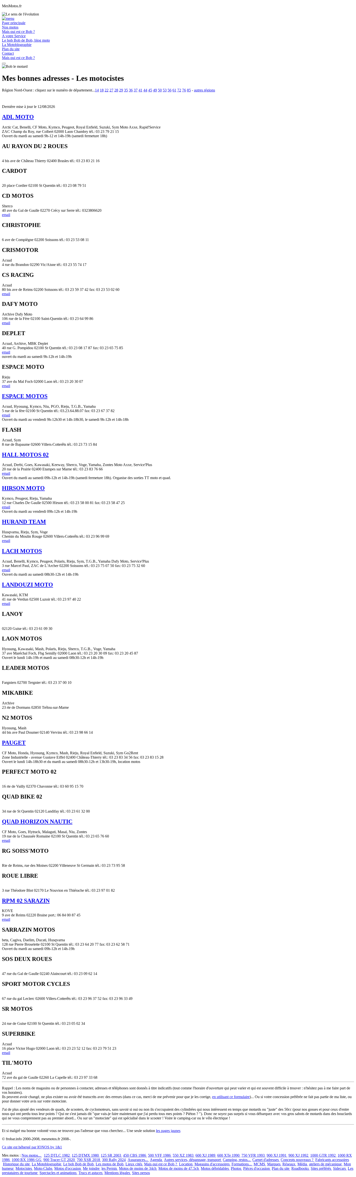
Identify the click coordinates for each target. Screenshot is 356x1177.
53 (165, 90)
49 (155, 90)
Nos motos (10, 27)
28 (116, 90)
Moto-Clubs (43, 1168)
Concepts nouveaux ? (297, 1160)
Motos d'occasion (68, 1168)
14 (97, 90)
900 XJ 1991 (277, 1155)
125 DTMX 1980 (86, 1155)
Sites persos (141, 1173)
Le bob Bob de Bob (79, 1164)
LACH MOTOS (22, 551)
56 (169, 90)
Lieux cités (134, 1164)
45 (150, 90)
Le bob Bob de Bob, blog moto (26, 40)
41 (140, 90)
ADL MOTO (18, 117)
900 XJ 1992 (298, 1155)
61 (174, 90)
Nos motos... (32, 1155)
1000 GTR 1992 (323, 1155)
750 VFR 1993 (253, 1155)
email (6, 215)
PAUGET (14, 742)
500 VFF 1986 (160, 1155)
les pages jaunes (168, 1131)
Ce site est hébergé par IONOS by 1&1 (32, 1147)
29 (121, 90)
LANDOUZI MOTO (27, 584)
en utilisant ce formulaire (231, 1097)
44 (145, 90)
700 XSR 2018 (89, 1160)
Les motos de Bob (110, 1164)
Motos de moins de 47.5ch (179, 1168)
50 (160, 90)
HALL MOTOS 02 (25, 455)
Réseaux (289, 1164)
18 (102, 90)
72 (179, 90)
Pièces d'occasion (257, 1168)
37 (136, 90)
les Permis (109, 1168)
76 (184, 90)
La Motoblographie (16, 45)
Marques (274, 1164)
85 (189, 90)
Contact (8, 53)
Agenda (156, 1160)
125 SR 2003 (111, 1155)
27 (111, 90)
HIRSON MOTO (23, 488)
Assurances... (138, 1160)
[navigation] (4, 63)
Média (302, 1164)
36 (131, 90)
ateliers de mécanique (326, 1164)
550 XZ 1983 (183, 1155)
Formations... (242, 1164)
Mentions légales (117, 1173)
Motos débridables (215, 1168)
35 (126, 90)
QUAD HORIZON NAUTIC (37, 821)
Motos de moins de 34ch (138, 1168)
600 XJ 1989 (205, 1155)
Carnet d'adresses (266, 1160)
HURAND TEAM (24, 522)
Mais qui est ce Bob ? (18, 32)
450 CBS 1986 (135, 1155)
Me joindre (92, 1168)
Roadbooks (300, 1168)
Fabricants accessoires (332, 1160)
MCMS (260, 1164)
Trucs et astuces (90, 1173)
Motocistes (24, 1168)
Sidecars (340, 1168)
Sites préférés (321, 1168)
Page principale (13, 23)
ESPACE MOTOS (24, 396)
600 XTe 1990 (228, 1155)
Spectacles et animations (58, 1173)
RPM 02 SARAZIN (26, 901)
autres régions (204, 90)
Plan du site (11, 49)
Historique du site (17, 1164)
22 (106, 90)
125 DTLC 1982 (57, 1155)
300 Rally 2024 (114, 1160)
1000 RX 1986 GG (27, 1160)
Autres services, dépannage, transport (193, 1160)
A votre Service (14, 36)
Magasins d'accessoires (212, 1164)
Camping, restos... (237, 1160)
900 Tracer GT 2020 (59, 1160)
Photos (236, 1168)
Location (186, 1164)
